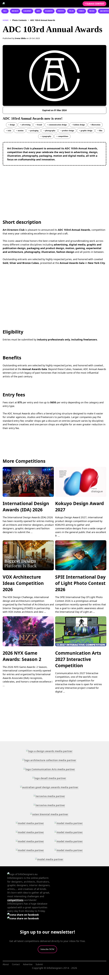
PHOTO (61, 11)
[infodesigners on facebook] (23, 914)
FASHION (49, 11)
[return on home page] (19, 4)
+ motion (20, 130)
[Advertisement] (54, 187)
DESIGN (15, 11)
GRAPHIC (27, 11)
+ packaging (33, 130)
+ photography (49, 130)
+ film (99, 130)
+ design (11, 125)
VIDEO (81, 11)
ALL (5, 11)
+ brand (38, 125)
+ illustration (95, 125)
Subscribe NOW (47, 949)
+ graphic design (85, 130)
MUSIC (92, 11)
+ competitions (62, 136)
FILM (71, 11)
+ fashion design (78, 125)
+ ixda (8, 130)
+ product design (67, 130)
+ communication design (57, 125)
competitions (15, 900)
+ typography (45, 136)
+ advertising (25, 125)
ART (38, 11)
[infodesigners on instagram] (23, 918)
